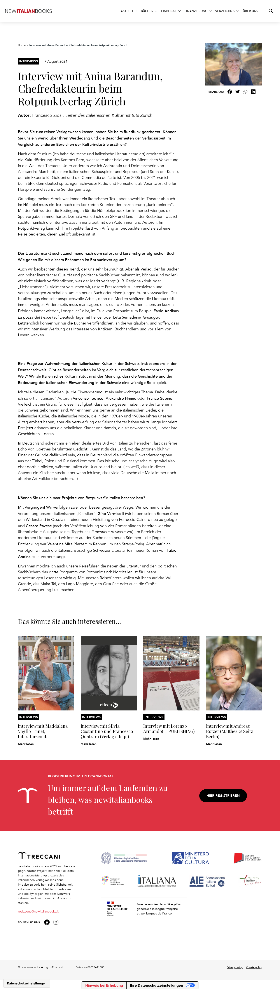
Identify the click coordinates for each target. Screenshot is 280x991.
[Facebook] (230, 91)
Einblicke (169, 11)
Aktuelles (129, 10)
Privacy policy (235, 967)
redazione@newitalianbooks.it (38, 911)
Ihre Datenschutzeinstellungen (156, 985)
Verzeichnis (225, 11)
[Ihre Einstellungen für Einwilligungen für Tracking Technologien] (27, 983)
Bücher (147, 11)
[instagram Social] (56, 921)
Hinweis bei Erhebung (104, 985)
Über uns (250, 10)
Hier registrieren (223, 795)
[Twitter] (237, 91)
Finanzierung (196, 11)
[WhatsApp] (245, 91)
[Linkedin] (253, 91)
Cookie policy (254, 967)
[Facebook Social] (47, 921)
